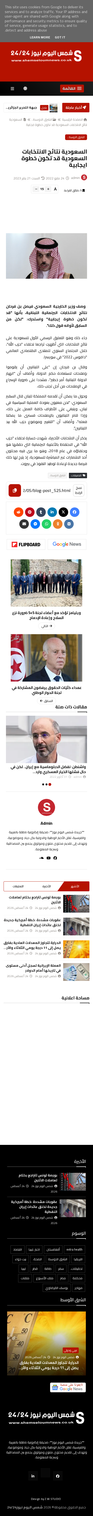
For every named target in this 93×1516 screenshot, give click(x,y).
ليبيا (23, 1268)
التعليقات (18, 886)
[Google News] (67, 544)
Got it (60, 37)
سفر (61, 1268)
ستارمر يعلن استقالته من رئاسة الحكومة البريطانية (21, 107)
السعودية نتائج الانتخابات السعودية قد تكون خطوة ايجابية (48, 122)
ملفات (25, 1278)
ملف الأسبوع (44, 1278)
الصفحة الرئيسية (72, 119)
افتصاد (17, 1249)
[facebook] (54, 858)
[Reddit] (18, 512)
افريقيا (78, 1259)
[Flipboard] (26, 544)
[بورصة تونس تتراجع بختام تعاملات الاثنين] (76, 904)
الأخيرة (46, 886)
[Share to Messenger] (35, 524)
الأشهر (75, 886)
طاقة (48, 1268)
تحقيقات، (77, 1268)
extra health (75, 1249)
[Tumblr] (41, 512)
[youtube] (47, 858)
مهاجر (79, 1288)
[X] (63, 512)
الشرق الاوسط (57, 1259)
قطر (35, 1268)
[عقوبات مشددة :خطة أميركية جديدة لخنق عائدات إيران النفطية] (76, 926)
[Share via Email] (24, 524)
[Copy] (15, 490)
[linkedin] (52, 512)
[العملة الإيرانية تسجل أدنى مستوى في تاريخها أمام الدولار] (76, 972)
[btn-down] (35, 189)
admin (46, 823)
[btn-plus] (48, 189)
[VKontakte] (69, 524)
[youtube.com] (45, 1472)
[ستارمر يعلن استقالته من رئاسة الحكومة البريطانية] (53, 107)
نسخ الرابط (78, 490)
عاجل (44, 108)
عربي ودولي (71, 1350)
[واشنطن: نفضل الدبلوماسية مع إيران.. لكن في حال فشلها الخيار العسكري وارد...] (46, 739)
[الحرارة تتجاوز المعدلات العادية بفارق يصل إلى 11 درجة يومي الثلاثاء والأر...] (76, 949)
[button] (72, 88)
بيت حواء (20, 1259)
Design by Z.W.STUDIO (46, 1499)
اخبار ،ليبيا (34, 1249)
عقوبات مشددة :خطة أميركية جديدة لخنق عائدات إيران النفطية (32, 922)
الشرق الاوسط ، (42, 119)
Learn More (40, 37)
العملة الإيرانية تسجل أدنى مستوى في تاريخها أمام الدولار (33, 968)
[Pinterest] (30, 512)
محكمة (77, 1278)
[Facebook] (74, 512)
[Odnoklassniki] (57, 524)
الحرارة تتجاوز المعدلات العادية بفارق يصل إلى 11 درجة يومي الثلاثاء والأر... (32, 945)
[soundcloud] (40, 858)
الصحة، (37, 1259)
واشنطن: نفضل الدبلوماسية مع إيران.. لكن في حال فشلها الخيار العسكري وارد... (48, 769)
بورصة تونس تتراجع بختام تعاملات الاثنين (35, 899)
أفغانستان (53, 1249)
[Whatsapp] (46, 524)
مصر (63, 1278)
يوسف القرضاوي (56, 1288)
